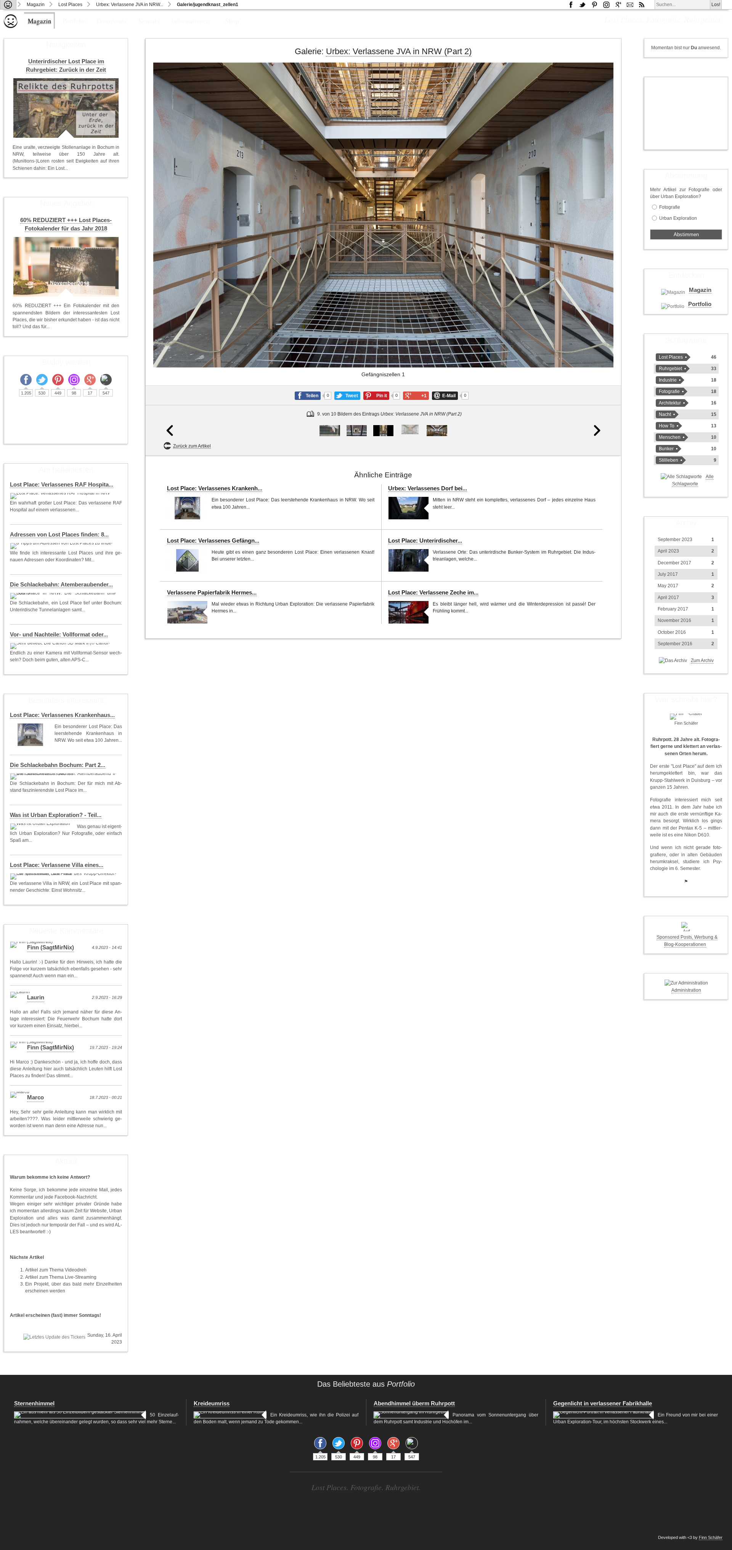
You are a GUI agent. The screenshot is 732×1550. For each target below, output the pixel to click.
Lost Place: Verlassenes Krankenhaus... (62, 715)
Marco (35, 1097)
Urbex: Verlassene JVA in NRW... (129, 4)
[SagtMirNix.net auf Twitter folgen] (582, 4)
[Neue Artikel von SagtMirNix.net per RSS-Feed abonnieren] (641, 4)
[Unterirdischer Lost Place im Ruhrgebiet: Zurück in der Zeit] (66, 108)
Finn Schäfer (710, 1537)
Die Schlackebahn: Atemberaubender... (61, 585)
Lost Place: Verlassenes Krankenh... (214, 488)
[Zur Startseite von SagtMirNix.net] (10, 26)
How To (666, 426)
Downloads (111, 20)
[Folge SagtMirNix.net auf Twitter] (42, 379)
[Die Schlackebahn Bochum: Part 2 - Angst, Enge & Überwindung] (64, 776)
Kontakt (149, 20)
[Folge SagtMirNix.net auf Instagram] (606, 4)
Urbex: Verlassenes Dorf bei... (427, 488)
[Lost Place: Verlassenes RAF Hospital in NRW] (61, 496)
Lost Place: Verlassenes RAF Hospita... (61, 485)
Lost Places (70, 4)
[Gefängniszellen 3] (436, 431)
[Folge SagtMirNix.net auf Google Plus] (618, 4)
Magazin (36, 4)
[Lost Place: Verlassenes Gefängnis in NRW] (187, 560)
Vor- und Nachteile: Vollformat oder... (59, 635)
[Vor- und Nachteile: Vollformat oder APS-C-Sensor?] (61, 646)
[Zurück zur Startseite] (8, 4)
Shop (232, 20)
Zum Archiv (702, 660)
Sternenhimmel (34, 1403)
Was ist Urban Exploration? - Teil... (55, 815)
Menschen (670, 437)
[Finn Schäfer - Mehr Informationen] (686, 716)
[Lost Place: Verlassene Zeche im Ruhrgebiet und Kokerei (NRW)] (408, 612)
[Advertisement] (686, 113)
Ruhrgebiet (670, 368)
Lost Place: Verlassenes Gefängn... (213, 541)
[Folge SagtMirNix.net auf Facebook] (571, 4)
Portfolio (74, 20)
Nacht (665, 414)
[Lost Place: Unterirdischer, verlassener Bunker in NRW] (408, 560)
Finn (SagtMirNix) (50, 947)
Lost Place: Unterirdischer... (425, 541)
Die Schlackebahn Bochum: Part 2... (57, 765)
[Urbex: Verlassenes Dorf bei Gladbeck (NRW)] (408, 508)
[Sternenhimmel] (80, 1414)
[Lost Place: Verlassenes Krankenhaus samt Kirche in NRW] (187, 508)
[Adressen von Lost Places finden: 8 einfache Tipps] (62, 546)
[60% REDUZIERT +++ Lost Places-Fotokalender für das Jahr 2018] (66, 267)
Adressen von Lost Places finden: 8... (59, 535)
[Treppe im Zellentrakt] (383, 431)
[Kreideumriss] (230, 1414)
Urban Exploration (678, 218)
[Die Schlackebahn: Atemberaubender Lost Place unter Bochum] (64, 596)
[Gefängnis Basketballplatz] (329, 431)
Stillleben (668, 460)
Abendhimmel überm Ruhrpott (414, 1403)
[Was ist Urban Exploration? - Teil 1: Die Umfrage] (41, 826)
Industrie (668, 380)
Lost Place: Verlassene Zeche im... (433, 593)
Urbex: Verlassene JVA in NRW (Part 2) (399, 51)
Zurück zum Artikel (192, 446)
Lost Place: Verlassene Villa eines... (56, 865)
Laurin (35, 997)
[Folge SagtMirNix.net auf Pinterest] (594, 4)
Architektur (670, 403)
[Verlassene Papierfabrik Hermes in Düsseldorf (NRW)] (187, 612)
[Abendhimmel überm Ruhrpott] (411, 1414)
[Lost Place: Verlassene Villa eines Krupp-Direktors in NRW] (64, 876)
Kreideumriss (212, 1403)
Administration (686, 990)
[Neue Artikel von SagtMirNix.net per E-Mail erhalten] (630, 4)
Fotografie (669, 207)
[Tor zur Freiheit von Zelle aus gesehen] (356, 431)
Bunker (666, 448)
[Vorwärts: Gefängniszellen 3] (597, 259)
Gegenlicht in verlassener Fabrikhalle (602, 1403)
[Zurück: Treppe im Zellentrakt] (169, 259)
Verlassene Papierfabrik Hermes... (212, 593)
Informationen (190, 20)
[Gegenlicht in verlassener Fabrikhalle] (603, 1414)
